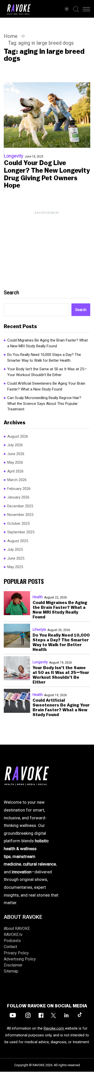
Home (11, 36)
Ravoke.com (54, 1028)
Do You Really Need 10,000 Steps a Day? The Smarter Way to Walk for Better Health (44, 357)
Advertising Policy (20, 959)
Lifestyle (39, 629)
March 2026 (17, 480)
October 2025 (18, 523)
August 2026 (17, 436)
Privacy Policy (16, 953)
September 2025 (20, 532)
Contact (10, 946)
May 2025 (15, 567)
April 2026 (15, 471)
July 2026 (15, 445)
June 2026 (15, 454)
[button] (86, 10)
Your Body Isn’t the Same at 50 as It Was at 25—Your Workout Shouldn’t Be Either (47, 372)
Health (38, 597)
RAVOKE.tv (13, 934)
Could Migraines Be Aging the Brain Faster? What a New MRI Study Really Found (47, 343)
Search (11, 293)
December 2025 (20, 506)
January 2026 (18, 497)
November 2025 (20, 514)
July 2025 (15, 549)
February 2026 (19, 488)
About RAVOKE (17, 928)
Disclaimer (13, 965)
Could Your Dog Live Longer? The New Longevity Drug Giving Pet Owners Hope (47, 174)
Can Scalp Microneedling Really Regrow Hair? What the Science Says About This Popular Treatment (44, 403)
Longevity (13, 156)
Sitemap (11, 971)
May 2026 (15, 462)
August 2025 (17, 541)
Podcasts (12, 940)
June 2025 (15, 558)
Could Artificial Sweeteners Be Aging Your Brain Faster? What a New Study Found (46, 386)
